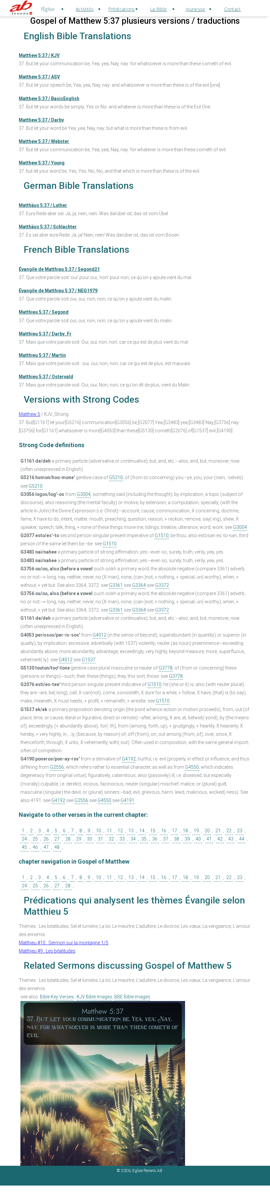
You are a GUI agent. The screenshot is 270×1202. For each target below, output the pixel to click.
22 (228, 830)
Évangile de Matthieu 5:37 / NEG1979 (58, 290)
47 (46, 847)
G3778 (166, 668)
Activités (85, 9)
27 (57, 839)
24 (24, 839)
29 (78, 839)
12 (120, 830)
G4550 (192, 767)
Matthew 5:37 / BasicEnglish (49, 98)
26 (46, 839)
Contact (232, 9)
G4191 (127, 800)
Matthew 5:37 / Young (42, 162)
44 (241, 839)
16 (163, 830)
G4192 (129, 758)
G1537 (88, 659)
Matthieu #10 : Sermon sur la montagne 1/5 (63, 942)
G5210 (116, 477)
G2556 (57, 767)
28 (67, 839)
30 (89, 839)
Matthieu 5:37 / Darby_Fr (45, 333)
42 (220, 839)
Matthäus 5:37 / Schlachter (48, 226)
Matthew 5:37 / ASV (39, 76)
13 (131, 830)
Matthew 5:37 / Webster (44, 141)
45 (24, 847)
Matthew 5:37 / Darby (41, 120)
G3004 (84, 494)
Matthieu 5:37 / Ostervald (46, 376)
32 (111, 839)
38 (176, 839)
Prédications (121, 9)
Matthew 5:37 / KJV (39, 55)
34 (133, 839)
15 (152, 830)
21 (218, 830)
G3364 (139, 585)
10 (98, 830)
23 (239, 830)
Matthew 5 (29, 414)
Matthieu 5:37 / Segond (43, 312)
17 (174, 830)
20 (207, 830)
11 (109, 830)
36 (154, 839)
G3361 (116, 585)
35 (144, 839)
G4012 (99, 635)
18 (185, 830)
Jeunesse (195, 9)
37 (165, 839)
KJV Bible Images (94, 996)
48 (57, 847)
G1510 (162, 535)
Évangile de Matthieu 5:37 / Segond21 (59, 269)
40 (198, 839)
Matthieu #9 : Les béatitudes (47, 951)
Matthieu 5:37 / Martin (42, 355)
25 (35, 839)
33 (122, 839)
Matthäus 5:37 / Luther (43, 205)
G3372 (162, 585)
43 (230, 839)
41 (209, 839)
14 (142, 830)
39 (187, 839)
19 (196, 830)
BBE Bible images (132, 996)
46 (35, 847)
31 (100, 839)
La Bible (158, 9)
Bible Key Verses (57, 996)
